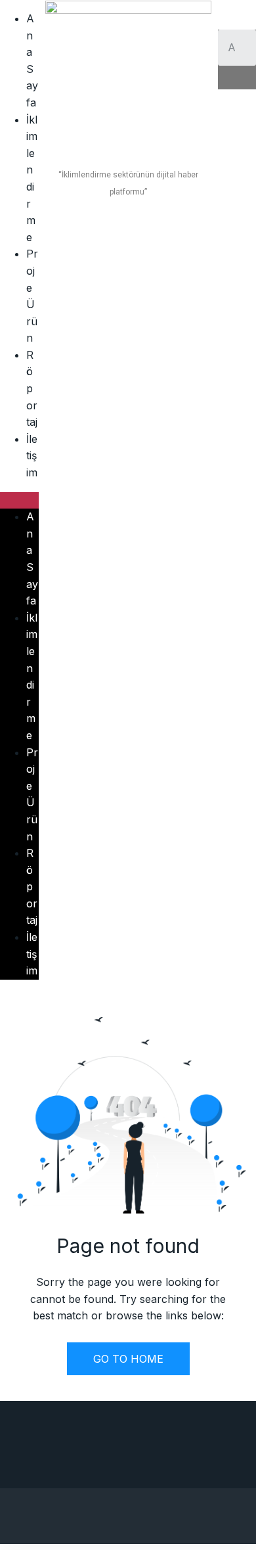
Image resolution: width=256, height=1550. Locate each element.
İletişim (31, 455)
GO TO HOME (128, 1358)
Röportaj (31, 388)
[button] (19, 500)
